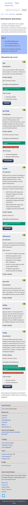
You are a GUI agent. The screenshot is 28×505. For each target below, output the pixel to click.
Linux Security (9, 3)
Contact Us (5, 485)
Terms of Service (6, 489)
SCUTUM (7, 43)
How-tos (4, 418)
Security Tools (9, 5)
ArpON (6, 46)
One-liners (4, 422)
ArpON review (7, 228)
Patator (12, 432)
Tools (6, 14)
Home (2, 14)
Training (16, 3)
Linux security (5, 408)
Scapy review (7, 386)
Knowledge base (6, 420)
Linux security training (8, 443)
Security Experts (6, 465)
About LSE (5, 482)
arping (5, 305)
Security (4, 491)
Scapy (5, 333)
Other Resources (6, 427)
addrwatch (6, 236)
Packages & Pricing (7, 445)
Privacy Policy (5, 487)
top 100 (12, 454)
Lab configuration (6, 447)
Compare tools (6, 458)
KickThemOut (12, 14)
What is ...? (4, 424)
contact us (18, 395)
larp (6, 41)
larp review (6, 103)
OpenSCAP (4, 434)
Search (24, 10)
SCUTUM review (8, 160)
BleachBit (17, 432)
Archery (3, 432)
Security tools (5, 454)
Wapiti (8, 432)
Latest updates (6, 456)
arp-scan (6, 281)
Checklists (4, 415)
